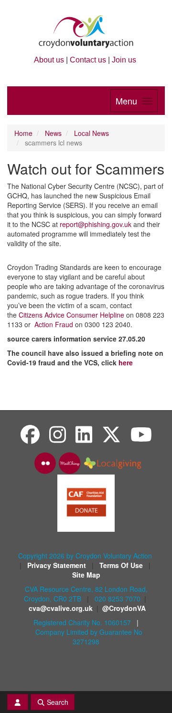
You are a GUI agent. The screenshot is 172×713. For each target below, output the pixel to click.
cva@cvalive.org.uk (61, 608)
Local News (91, 133)
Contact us (88, 60)
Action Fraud (53, 324)
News (53, 133)
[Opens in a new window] (86, 502)
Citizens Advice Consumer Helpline (71, 315)
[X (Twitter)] (111, 433)
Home (23, 133)
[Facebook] (30, 433)
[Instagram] (57, 433)
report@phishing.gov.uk (95, 224)
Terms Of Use (122, 565)
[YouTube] (141, 433)
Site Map (86, 574)
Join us (124, 60)
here (125, 362)
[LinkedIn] (83, 433)
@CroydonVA (124, 608)
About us (49, 60)
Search (56, 702)
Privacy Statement (57, 565)
